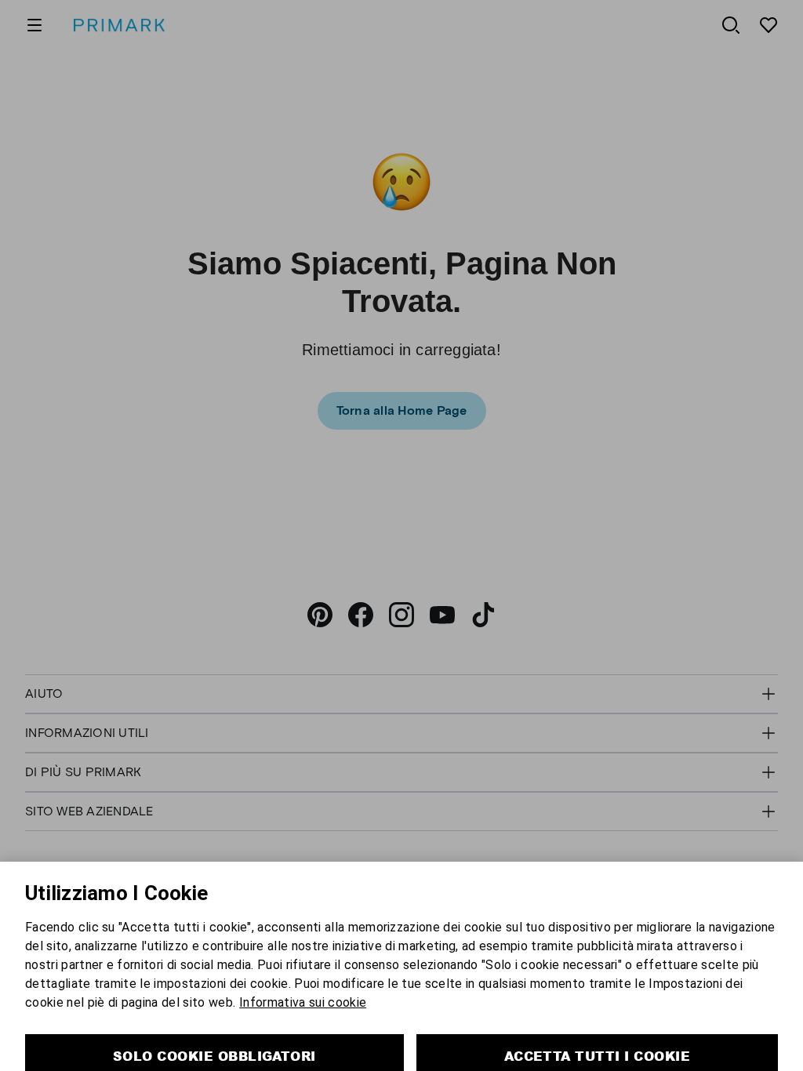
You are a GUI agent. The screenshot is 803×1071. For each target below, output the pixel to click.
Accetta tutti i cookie (597, 1023)
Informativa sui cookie (302, 969)
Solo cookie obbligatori (214, 1023)
